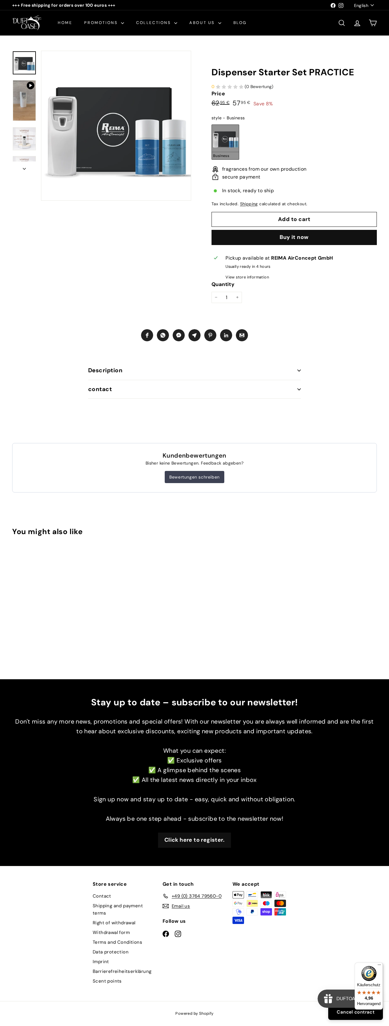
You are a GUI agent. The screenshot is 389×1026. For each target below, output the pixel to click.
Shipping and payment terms (118, 909)
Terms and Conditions (117, 942)
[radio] (225, 142)
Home (65, 22)
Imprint (101, 962)
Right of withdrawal (114, 923)
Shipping (249, 203)
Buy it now (294, 237)
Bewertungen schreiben (194, 477)
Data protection (111, 952)
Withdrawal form (111, 932)
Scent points (107, 981)
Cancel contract (355, 1012)
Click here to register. (194, 840)
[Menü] (379, 966)
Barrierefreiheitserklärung (122, 971)
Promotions (101, 22)
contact (100, 389)
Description (105, 370)
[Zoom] (116, 125)
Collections (154, 22)
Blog (240, 22)
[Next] (24, 167)
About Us (202, 22)
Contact (102, 896)
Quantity (223, 284)
